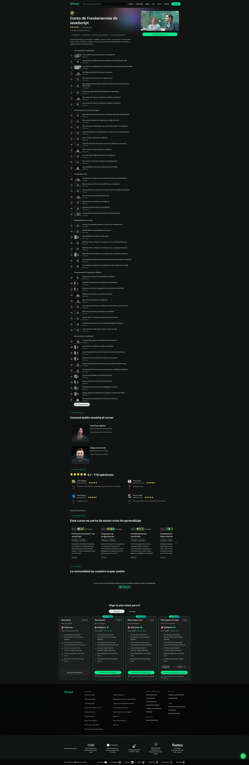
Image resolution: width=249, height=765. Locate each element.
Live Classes (150, 698)
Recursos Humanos (119, 720)
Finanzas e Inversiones (92, 725)
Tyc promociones (174, 713)
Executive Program (153, 705)
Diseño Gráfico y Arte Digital (122, 712)
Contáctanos (173, 698)
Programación (89, 716)
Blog (147, 4)
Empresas (139, 4)
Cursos (131, 4)
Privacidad (172, 710)
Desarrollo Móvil (90, 712)
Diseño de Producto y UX (92, 708)
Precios (166, 4)
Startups (116, 725)
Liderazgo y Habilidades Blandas (123, 703)
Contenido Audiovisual (120, 708)
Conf (159, 4)
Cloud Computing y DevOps (94, 729)
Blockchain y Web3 (91, 720)
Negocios (116, 716)
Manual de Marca (152, 720)
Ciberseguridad (90, 703)
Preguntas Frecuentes (176, 695)
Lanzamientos (151, 701)
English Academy (118, 695)
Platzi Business (151, 695)
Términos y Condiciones (176, 707)
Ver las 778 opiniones (77, 510)
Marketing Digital (90, 699)
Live (153, 4)
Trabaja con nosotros (153, 708)
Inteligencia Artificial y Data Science (124, 699)
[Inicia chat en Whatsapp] (243, 756)
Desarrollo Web (90, 695)
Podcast (149, 712)
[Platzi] (74, 3)
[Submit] (83, 4)
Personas (117, 611)
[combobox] (103, 4)
